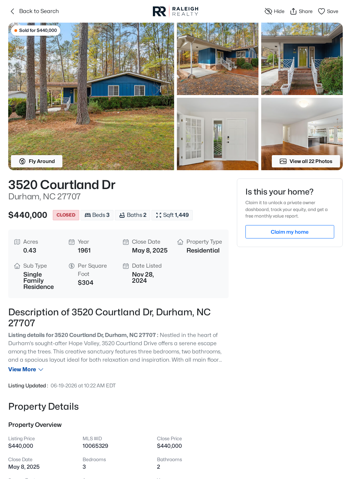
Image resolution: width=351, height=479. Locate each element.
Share (306, 11)
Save (332, 11)
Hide (279, 11)
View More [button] (22, 369)
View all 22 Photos (311, 161)
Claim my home (289, 232)
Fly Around (42, 161)
